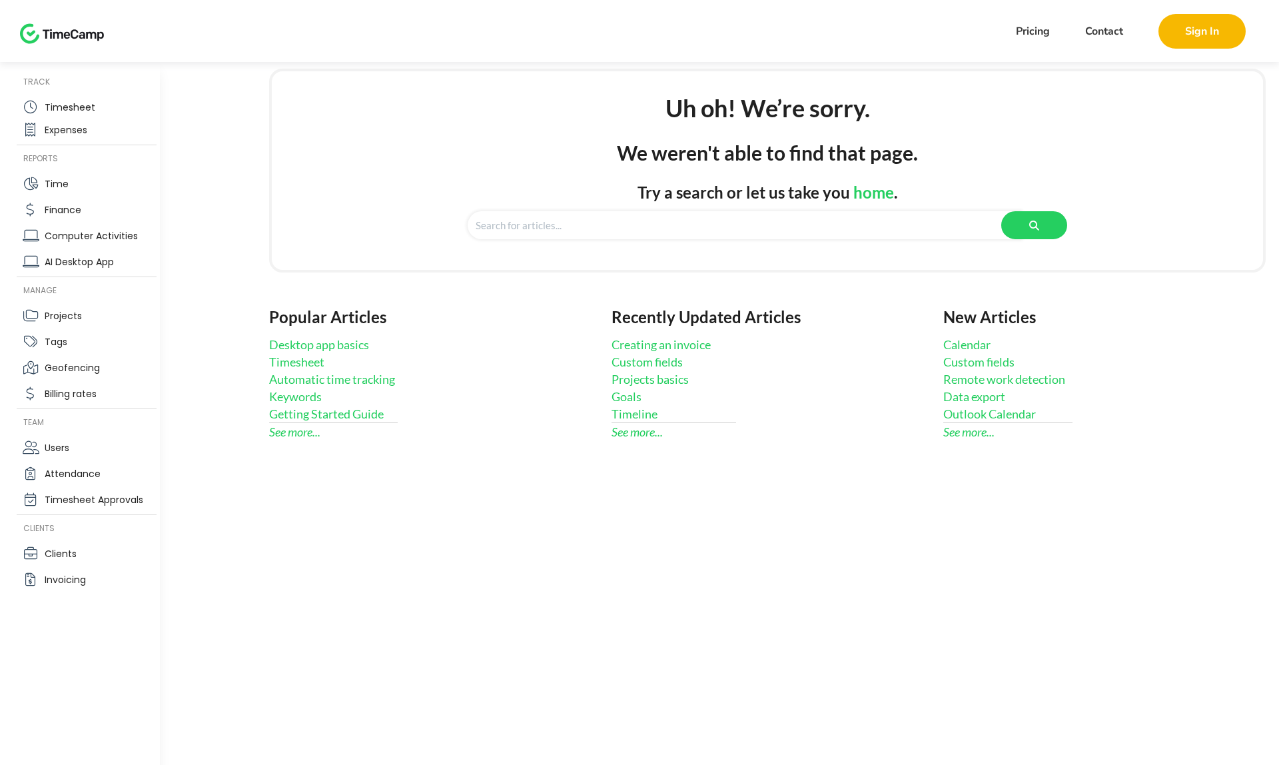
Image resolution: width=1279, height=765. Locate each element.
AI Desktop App (79, 262)
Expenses (66, 130)
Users (57, 447)
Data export (974, 396)
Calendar (967, 344)
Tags (56, 342)
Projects (63, 316)
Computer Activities (91, 236)
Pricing (1033, 31)
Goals (626, 396)
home (873, 192)
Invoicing (65, 579)
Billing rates (71, 393)
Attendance (73, 473)
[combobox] (744, 225)
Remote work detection (1004, 379)
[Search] (1034, 225)
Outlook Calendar (989, 413)
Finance (63, 210)
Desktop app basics (319, 344)
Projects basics (650, 379)
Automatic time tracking (332, 379)
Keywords (295, 396)
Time (57, 184)
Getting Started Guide (326, 413)
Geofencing (72, 368)
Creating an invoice (661, 344)
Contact (1104, 31)
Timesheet (70, 107)
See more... (294, 431)
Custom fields (647, 362)
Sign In (1202, 31)
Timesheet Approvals (94, 499)
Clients (61, 553)
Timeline (634, 413)
